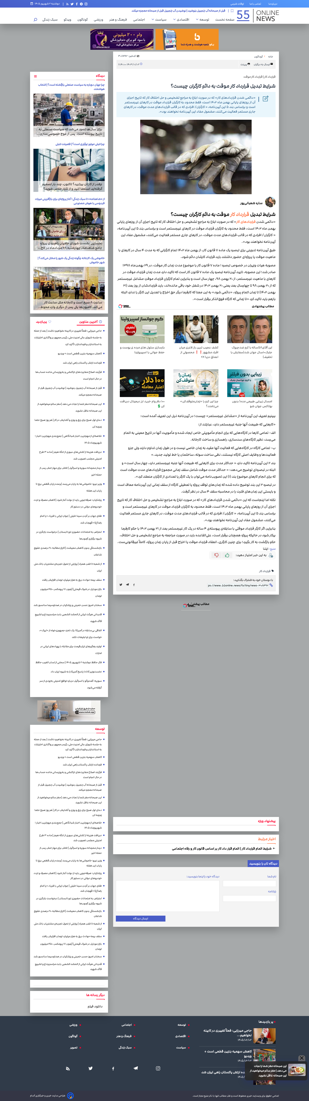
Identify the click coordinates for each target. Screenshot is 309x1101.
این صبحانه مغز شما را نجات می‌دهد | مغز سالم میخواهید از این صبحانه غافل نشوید (159, 501)
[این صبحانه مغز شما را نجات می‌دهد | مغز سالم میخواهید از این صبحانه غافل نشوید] (155, 557)
